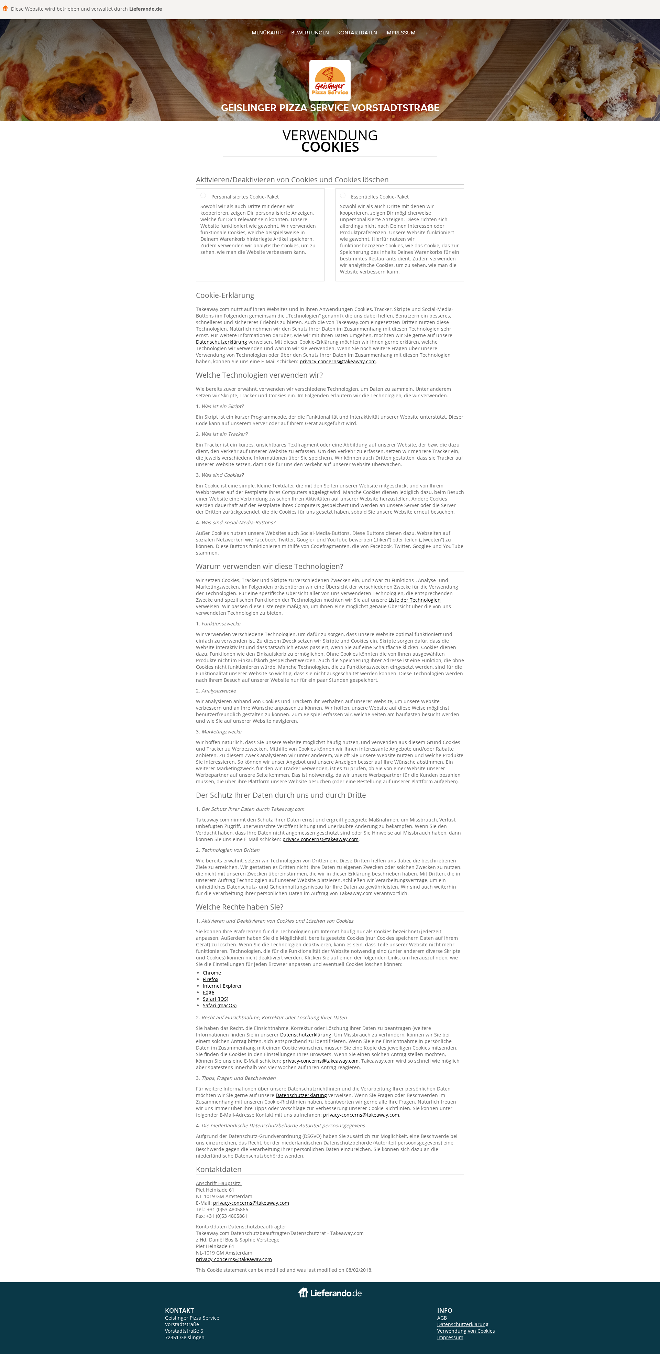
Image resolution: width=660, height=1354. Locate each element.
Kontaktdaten (357, 32)
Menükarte (267, 32)
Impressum (400, 32)
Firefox (210, 979)
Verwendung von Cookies (466, 1331)
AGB (442, 1317)
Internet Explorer (222, 985)
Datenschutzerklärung (221, 341)
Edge (208, 992)
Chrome (212, 972)
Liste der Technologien (414, 600)
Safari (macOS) (219, 1005)
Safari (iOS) (215, 999)
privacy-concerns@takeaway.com (338, 361)
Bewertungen (310, 32)
